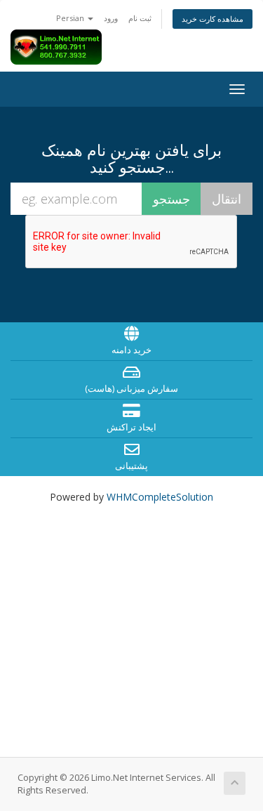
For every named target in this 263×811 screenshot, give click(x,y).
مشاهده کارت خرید (212, 18)
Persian (71, 18)
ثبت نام (139, 18)
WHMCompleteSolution (160, 496)
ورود (111, 18)
